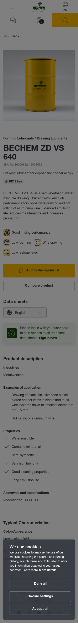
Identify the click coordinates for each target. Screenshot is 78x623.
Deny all (40, 584)
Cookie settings (40, 596)
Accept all (40, 609)
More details (48, 570)
